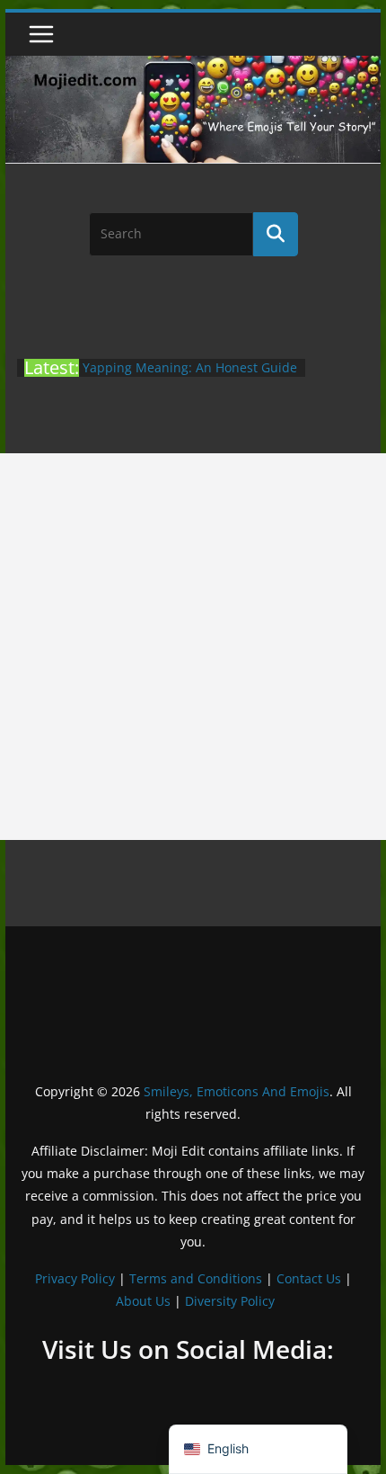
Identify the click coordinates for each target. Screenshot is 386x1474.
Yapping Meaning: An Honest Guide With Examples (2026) (190, 376)
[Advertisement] (193, 646)
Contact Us (308, 1278)
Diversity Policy (230, 1300)
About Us (143, 1300)
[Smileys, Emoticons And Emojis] (192, 65)
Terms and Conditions (195, 1278)
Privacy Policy (75, 1278)
